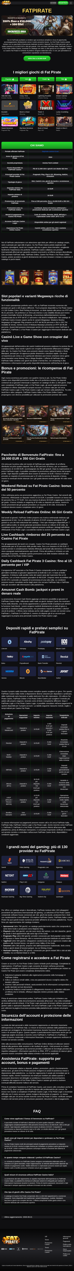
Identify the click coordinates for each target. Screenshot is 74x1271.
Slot (62, 79)
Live (26, 79)
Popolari (8, 79)
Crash (45, 79)
